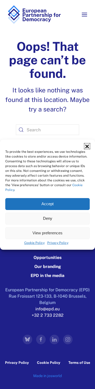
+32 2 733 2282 (48, 315)
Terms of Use (79, 362)
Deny (47, 218)
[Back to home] (34, 14)
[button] (87, 146)
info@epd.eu (47, 308)
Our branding (47, 266)
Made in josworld (47, 376)
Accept (47, 204)
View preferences (47, 233)
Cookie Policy (34, 243)
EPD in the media (47, 275)
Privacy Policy (57, 243)
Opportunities (47, 257)
